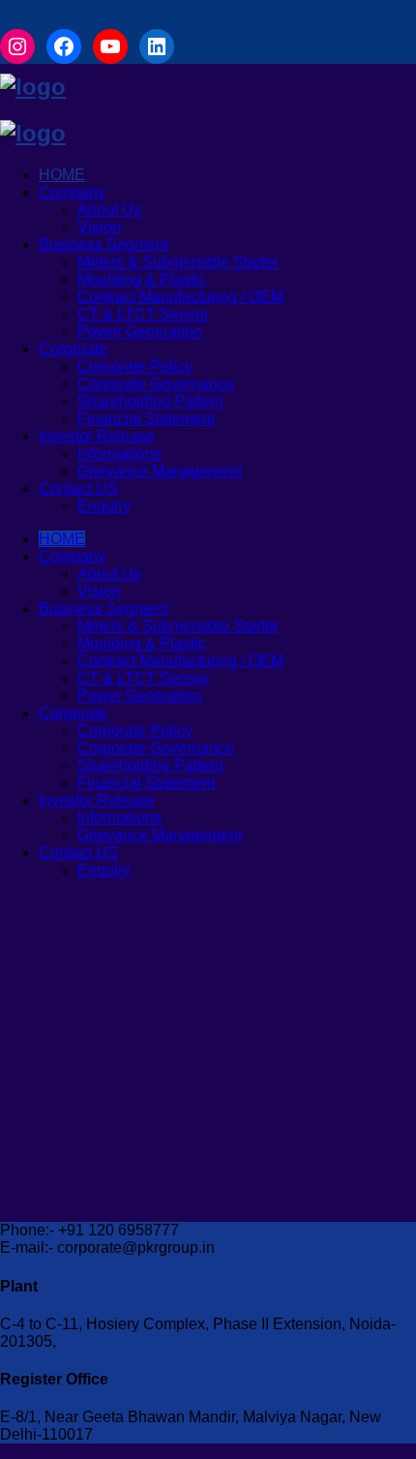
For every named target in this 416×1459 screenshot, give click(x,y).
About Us (109, 209)
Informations (119, 453)
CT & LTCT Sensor (143, 314)
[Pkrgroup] (33, 87)
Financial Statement (146, 418)
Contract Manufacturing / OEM (180, 297)
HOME (62, 175)
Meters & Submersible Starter (178, 262)
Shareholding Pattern (150, 401)
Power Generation (139, 331)
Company (72, 192)
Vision (99, 227)
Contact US (78, 488)
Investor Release (97, 436)
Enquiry (104, 506)
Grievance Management (159, 471)
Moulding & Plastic (141, 279)
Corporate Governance (155, 384)
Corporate (73, 349)
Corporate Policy (135, 366)
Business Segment (103, 244)
